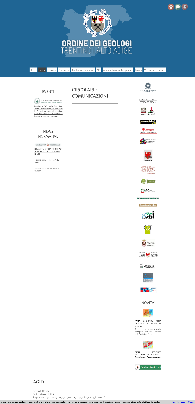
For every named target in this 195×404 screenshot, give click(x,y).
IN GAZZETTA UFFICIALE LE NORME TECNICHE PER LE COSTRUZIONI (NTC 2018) (48, 151)
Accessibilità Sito (41, 391)
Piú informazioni (179, 402)
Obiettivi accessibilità (43, 394)
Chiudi (191, 402)
